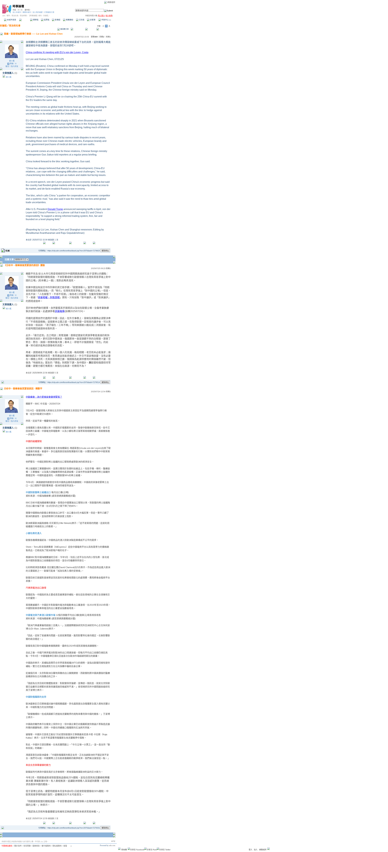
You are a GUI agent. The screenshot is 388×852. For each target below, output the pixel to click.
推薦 (108, 37)
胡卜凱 (20, 10)
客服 (65, 846)
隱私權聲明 (57, 846)
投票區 (46, 20)
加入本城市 (17, 12)
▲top (113, 841)
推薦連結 (69, 20)
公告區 (81, 20)
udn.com (112, 845)
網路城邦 (111, 2)
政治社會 (15, 16)
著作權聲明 (46, 846)
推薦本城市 (27, 12)
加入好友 (14, 66)
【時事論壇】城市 (35, 16)
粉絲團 (124, 850)
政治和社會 (14, 25)
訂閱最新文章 (49, 12)
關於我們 (18, 846)
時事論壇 (18, 6)
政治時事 (23, 16)
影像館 (57, 20)
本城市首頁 (11, 20)
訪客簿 (92, 20)
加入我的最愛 (38, 12)
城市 (8, 16)
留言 (7, 66)
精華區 (35, 20)
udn (3, 16)
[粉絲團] (119, 848)
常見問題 (27, 846)
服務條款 (36, 846)
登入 (250, 850)
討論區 (25, 20)
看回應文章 (64, 29)
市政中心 (106, 20)
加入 (256, 850)
